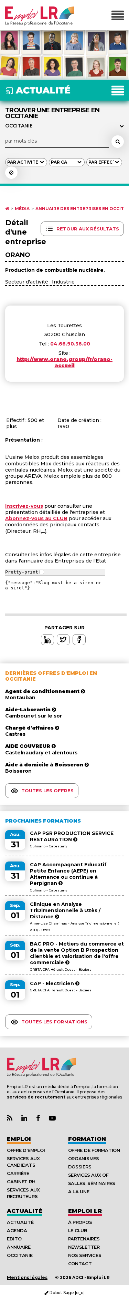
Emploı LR (85, 1211)
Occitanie (20, 1255)
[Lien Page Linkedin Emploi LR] (24, 1118)
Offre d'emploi (26, 1150)
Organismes (83, 1158)
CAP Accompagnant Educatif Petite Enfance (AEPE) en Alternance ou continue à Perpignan (68, 874)
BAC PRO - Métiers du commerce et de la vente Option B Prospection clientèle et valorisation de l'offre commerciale (77, 953)
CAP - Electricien (52, 983)
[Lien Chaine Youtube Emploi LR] (52, 1118)
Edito (14, 1238)
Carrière (18, 1173)
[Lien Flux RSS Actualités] (9, 1118)
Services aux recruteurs (23, 1193)
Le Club (77, 1230)
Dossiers (80, 1166)
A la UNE (78, 1191)
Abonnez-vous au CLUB (36, 518)
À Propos (80, 1222)
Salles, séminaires (91, 1183)
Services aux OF (88, 1175)
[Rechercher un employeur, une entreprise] (117, 141)
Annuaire (19, 1247)
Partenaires (84, 1238)
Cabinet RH (21, 1181)
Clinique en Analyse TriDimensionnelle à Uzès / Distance (65, 910)
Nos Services (84, 1255)
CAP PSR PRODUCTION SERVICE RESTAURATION (72, 836)
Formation (87, 1139)
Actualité (24, 1211)
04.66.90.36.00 (70, 344)
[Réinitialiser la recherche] (11, 172)
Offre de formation (94, 1150)
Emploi (19, 1139)
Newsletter (84, 1247)
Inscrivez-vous (24, 506)
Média (22, 208)
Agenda (17, 1230)
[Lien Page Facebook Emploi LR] (38, 1118)
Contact (80, 1263)
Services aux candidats (23, 1162)
